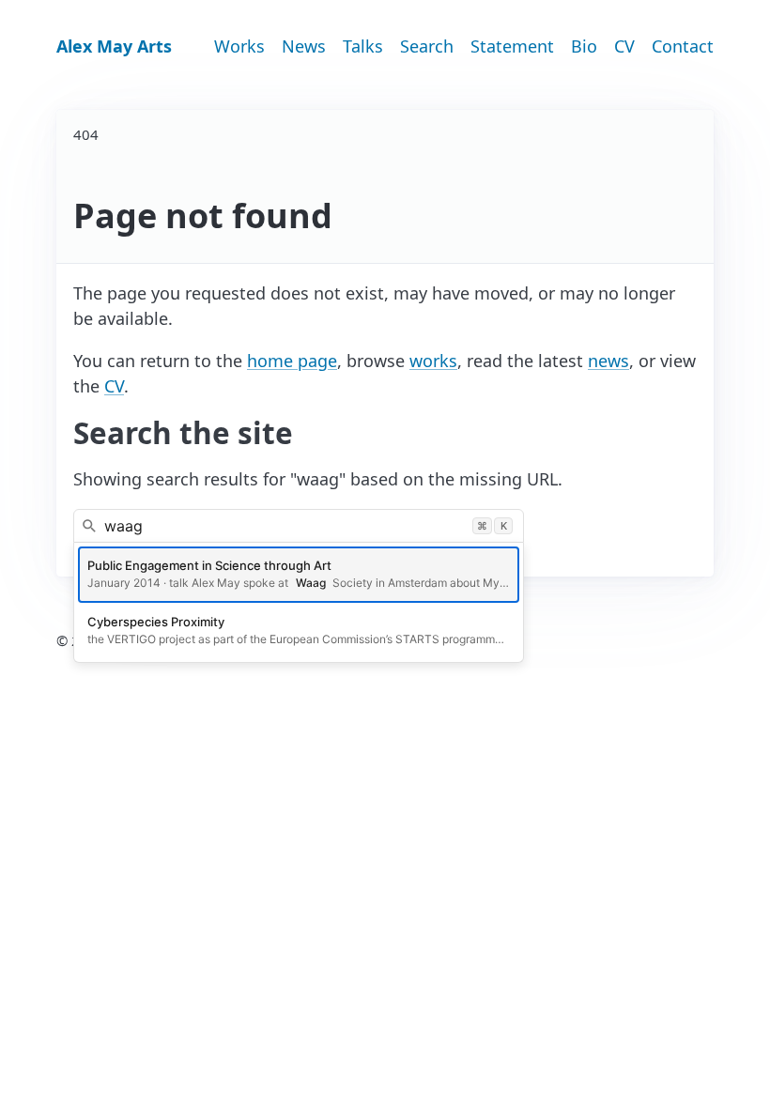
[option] (298, 574)
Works (239, 46)
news (608, 360)
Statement (512, 46)
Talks (363, 46)
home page (292, 360)
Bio (584, 46)
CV (624, 46)
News (304, 46)
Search (427, 46)
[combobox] (298, 526)
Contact (683, 46)
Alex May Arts (114, 46)
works (433, 360)
